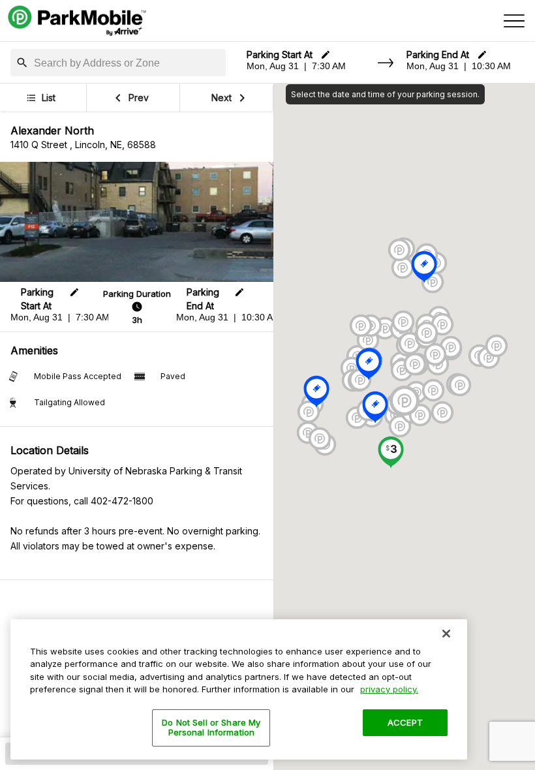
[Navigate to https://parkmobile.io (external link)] (77, 21)
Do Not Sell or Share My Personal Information (211, 727)
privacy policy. (389, 689)
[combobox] (127, 63)
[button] (22, 62)
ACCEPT (405, 722)
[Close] (446, 633)
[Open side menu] (514, 21)
